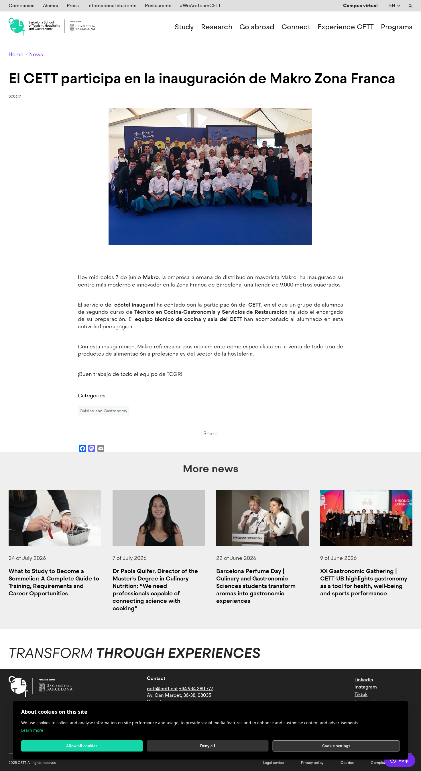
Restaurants (158, 6)
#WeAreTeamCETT (200, 6)
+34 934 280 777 (196, 689)
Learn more (32, 730)
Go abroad (256, 27)
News (36, 54)
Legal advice (273, 762)
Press (73, 6)
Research (216, 27)
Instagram (366, 687)
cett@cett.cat (162, 689)
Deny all (207, 746)
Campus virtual (360, 6)
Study (184, 27)
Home (16, 54)
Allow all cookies (81, 746)
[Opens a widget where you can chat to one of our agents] (399, 761)
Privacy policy (312, 762)
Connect (296, 27)
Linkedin (364, 680)
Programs (396, 27)
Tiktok (361, 694)
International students (111, 6)
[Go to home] (52, 27)
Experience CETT (346, 27)
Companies (21, 6)
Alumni (50, 6)
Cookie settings (336, 746)
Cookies (347, 762)
